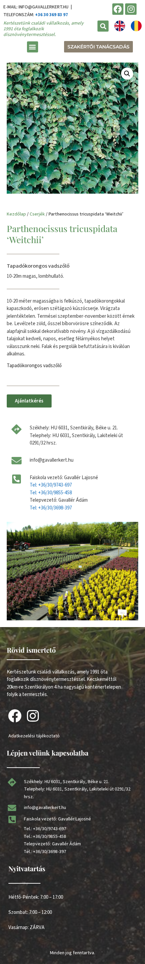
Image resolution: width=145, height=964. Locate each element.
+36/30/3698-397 (49, 851)
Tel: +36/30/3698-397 (51, 507)
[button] (103, 26)
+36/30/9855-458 (49, 836)
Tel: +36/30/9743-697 (51, 485)
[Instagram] (131, 9)
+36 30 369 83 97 (51, 14)
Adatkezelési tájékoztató (34, 736)
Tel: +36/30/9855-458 (51, 492)
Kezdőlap (16, 214)
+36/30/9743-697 (49, 828)
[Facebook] (118, 9)
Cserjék (37, 214)
